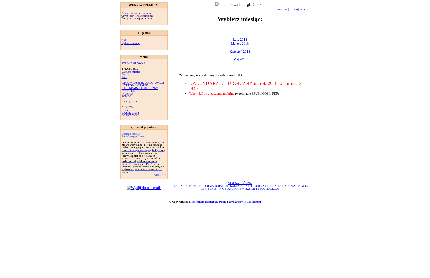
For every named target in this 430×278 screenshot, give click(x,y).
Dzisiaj (125, 74)
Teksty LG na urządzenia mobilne (211, 93)
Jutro (124, 77)
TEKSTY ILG (180, 186)
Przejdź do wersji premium (136, 13)
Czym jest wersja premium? (137, 15)
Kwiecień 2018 (240, 51)
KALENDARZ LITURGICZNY (140, 88)
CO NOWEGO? (131, 115)
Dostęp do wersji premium (136, 18)
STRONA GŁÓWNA (133, 63)
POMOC (126, 96)
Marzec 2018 (240, 43)
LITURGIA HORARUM (135, 85)
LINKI (125, 110)
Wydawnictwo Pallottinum (245, 201)
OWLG (194, 186)
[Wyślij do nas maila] (144, 188)
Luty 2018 (240, 39)
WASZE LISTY (131, 112)
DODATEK (128, 91)
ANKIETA (128, 107)
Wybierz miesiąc (130, 43)
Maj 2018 (240, 59)
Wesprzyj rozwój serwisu (293, 9)
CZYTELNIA (129, 102)
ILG (123, 40)
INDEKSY (128, 93)
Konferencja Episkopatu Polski (207, 201)
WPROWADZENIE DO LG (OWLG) (143, 82)
